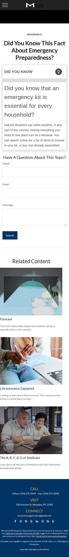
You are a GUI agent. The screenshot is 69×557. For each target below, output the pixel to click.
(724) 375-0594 (28, 493)
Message (8, 204)
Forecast (6, 319)
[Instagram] (43, 521)
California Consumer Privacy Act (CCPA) (22, 533)
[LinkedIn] (37, 521)
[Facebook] (15, 521)
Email (6, 184)
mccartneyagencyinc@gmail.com (34, 515)
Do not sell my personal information (51, 536)
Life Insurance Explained (17, 388)
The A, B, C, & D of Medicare (20, 458)
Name (6, 163)
